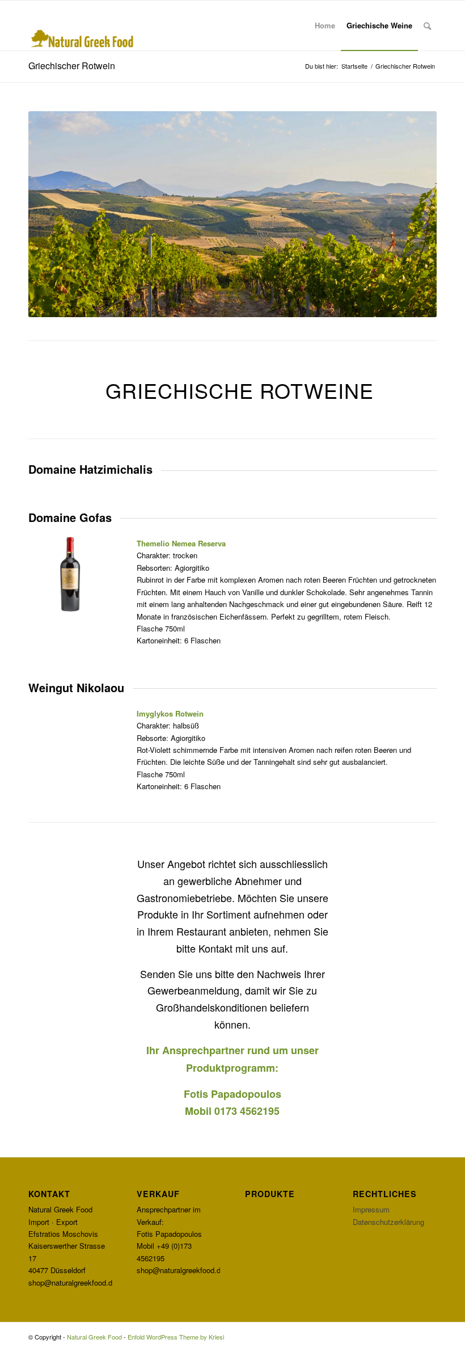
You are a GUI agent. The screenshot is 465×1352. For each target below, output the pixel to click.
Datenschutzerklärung (388, 1221)
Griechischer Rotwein (71, 65)
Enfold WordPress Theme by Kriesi (176, 1336)
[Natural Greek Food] (82, 25)
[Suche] (427, 25)
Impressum (371, 1209)
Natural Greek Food (94, 1336)
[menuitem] (325, 25)
